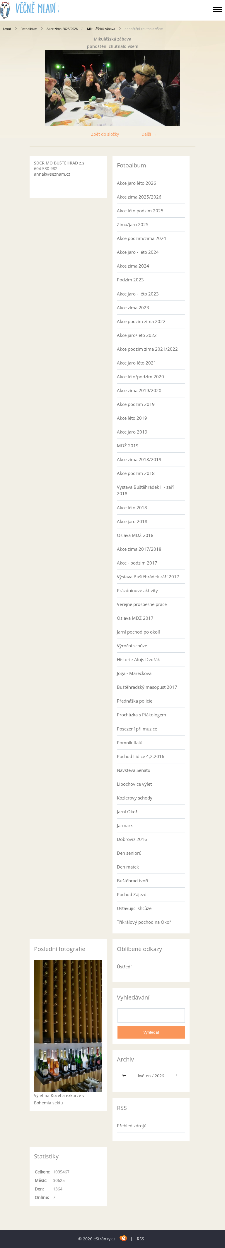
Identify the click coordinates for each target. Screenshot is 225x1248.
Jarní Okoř (127, 811)
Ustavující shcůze (134, 908)
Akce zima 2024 (133, 266)
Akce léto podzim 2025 (140, 211)
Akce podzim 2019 (136, 404)
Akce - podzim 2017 (137, 563)
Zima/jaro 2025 (133, 224)
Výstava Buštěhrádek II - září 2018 (145, 490)
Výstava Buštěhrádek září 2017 (148, 577)
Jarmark (125, 825)
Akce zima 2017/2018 (139, 549)
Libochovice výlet (134, 784)
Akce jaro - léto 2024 (138, 252)
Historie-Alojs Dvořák (138, 659)
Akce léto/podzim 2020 (140, 376)
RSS (140, 1239)
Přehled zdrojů (131, 1125)
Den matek (128, 867)
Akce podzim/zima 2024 (141, 238)
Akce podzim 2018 (136, 473)
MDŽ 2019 (128, 446)
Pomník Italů (129, 742)
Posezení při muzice (137, 729)
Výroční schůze (132, 646)
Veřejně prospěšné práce (142, 604)
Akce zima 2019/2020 (139, 390)
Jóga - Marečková (134, 673)
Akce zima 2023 (133, 307)
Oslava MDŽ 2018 (135, 535)
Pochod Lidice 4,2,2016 (140, 756)
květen (144, 1076)
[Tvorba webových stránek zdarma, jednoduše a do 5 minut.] (123, 1238)
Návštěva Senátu (133, 770)
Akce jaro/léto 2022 (137, 335)
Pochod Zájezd (131, 894)
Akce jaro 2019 (132, 432)
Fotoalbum (29, 28)
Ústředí (124, 967)
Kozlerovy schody (134, 798)
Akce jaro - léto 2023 (138, 294)
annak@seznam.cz (52, 174)
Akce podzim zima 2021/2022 (147, 349)
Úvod (7, 28)
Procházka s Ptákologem (141, 715)
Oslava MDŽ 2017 (135, 618)
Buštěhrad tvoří (132, 880)
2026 (159, 1076)
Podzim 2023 (130, 280)
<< (125, 1076)
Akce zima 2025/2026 (62, 28)
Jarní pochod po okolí (138, 632)
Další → (149, 134)
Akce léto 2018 (132, 507)
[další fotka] (215, 88)
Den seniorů (129, 853)
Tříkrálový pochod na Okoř (144, 922)
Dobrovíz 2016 (132, 839)
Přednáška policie (134, 701)
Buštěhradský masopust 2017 (147, 687)
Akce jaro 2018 (132, 521)
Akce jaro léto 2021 (136, 363)
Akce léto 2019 (132, 418)
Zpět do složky (105, 134)
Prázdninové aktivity (137, 590)
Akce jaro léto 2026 (136, 183)
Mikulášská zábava (101, 28)
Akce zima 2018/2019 (139, 459)
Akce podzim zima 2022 (141, 321)
